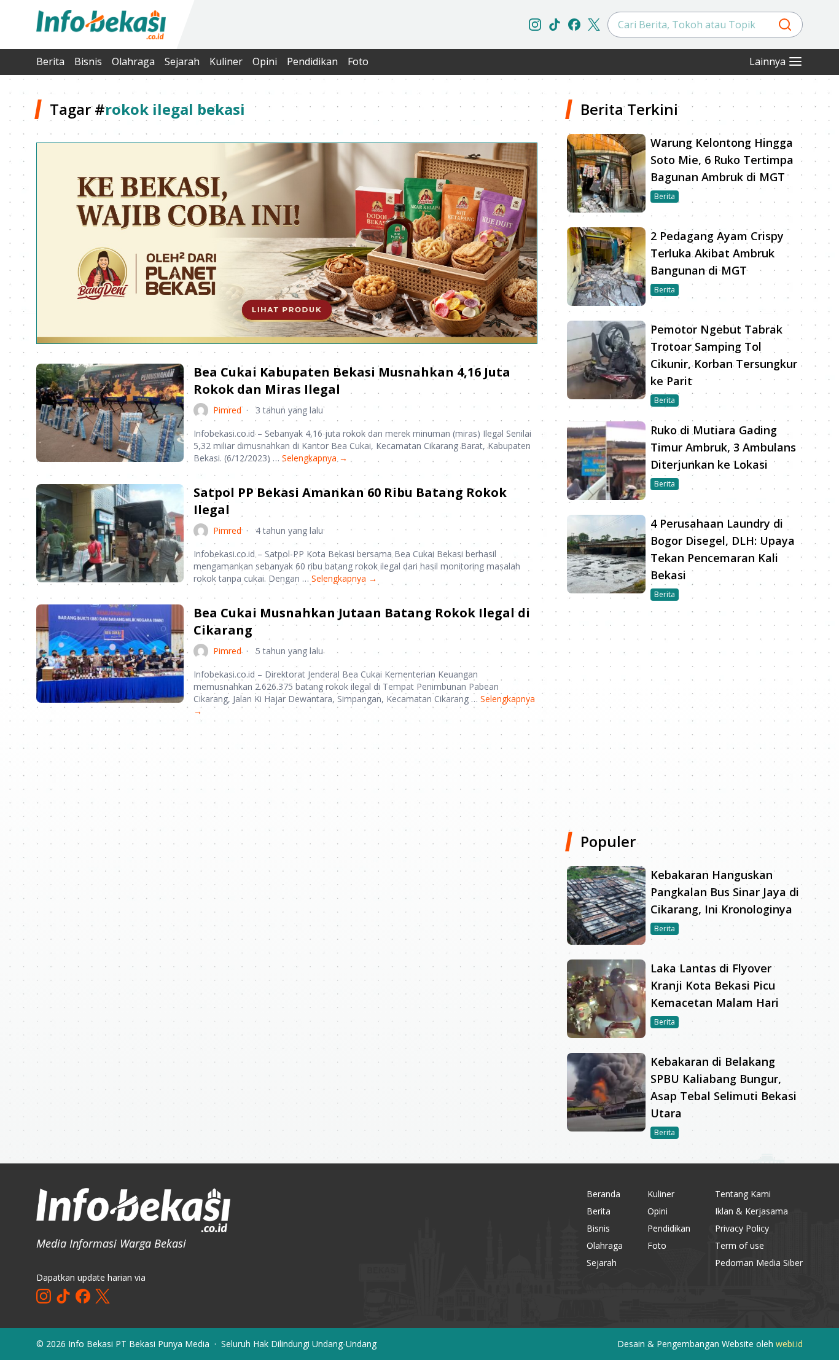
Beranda (603, 1194)
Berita (50, 61)
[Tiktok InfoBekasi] (554, 24)
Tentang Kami (743, 1194)
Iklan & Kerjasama (751, 1211)
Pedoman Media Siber (759, 1262)
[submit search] (785, 24)
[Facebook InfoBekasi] (574, 24)
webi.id (789, 1344)
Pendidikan (312, 61)
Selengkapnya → (315, 458)
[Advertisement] (286, 823)
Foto (358, 61)
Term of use (739, 1245)
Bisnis (88, 61)
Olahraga (133, 61)
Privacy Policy (742, 1228)
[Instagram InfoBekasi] (535, 24)
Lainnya (767, 61)
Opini (264, 61)
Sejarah (182, 61)
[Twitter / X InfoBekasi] (594, 24)
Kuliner (226, 61)
